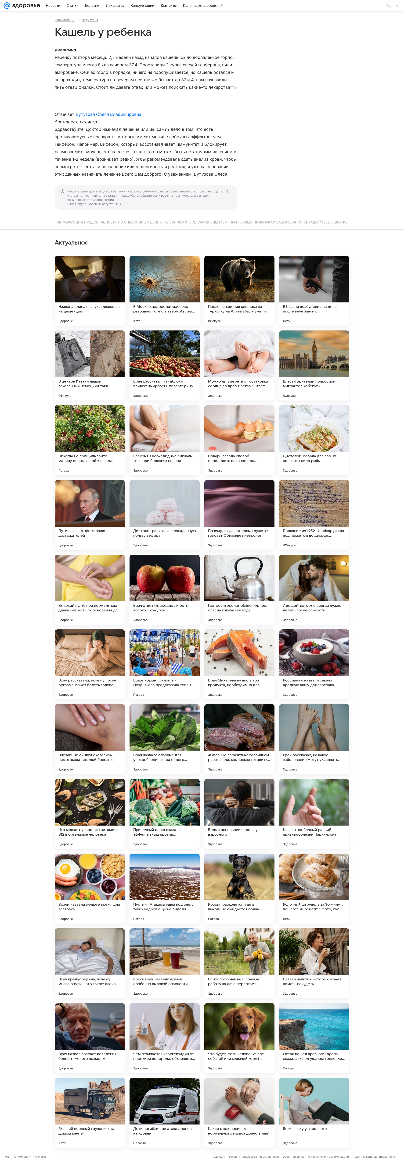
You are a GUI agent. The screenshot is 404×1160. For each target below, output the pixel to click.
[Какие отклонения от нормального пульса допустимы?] (239, 1113)
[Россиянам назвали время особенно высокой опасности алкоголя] (165, 963)
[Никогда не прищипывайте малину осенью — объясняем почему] (90, 440)
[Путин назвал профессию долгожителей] (90, 515)
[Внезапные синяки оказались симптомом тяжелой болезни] (90, 739)
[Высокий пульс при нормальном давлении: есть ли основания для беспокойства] (90, 590)
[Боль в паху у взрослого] (314, 1113)
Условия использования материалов (254, 1156)
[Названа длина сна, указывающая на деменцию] (90, 291)
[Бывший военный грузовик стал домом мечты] (90, 1113)
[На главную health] (25, 5)
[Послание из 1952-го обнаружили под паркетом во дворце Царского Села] (314, 515)
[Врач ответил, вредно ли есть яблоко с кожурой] (165, 590)
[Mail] (7, 5)
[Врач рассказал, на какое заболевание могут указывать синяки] (314, 739)
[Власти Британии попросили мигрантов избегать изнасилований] (314, 365)
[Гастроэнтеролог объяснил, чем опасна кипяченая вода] (239, 590)
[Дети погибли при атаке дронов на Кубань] (165, 1113)
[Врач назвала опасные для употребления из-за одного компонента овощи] (165, 739)
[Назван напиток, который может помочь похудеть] (314, 963)
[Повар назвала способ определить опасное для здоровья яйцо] (239, 440)
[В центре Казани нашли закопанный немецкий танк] (90, 365)
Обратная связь (293, 1156)
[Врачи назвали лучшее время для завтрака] (90, 889)
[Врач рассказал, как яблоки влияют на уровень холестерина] (165, 365)
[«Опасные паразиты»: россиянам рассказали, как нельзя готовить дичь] (239, 739)
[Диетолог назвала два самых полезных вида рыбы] (314, 440)
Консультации (65, 20)
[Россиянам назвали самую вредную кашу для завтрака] (314, 664)
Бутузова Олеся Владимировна (108, 114)
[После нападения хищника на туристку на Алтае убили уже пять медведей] (239, 291)
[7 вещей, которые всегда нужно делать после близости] (314, 590)
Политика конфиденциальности (374, 1156)
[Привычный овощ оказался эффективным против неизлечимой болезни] (165, 814)
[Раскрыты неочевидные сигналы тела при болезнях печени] (165, 440)
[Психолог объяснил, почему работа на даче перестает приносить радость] (239, 963)
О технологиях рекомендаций (328, 1156)
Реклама (40, 1156)
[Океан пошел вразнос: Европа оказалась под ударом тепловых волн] (314, 1038)
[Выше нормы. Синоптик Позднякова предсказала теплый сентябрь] (165, 664)
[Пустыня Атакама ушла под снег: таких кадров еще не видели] (165, 889)
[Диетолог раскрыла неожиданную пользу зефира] (165, 515)
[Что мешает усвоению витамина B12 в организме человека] (90, 814)
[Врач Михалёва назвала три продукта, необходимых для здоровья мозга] (239, 664)
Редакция (218, 1156)
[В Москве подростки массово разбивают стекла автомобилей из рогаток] (165, 291)
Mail (7, 1156)
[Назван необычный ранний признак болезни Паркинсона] (314, 814)
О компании (22, 1156)
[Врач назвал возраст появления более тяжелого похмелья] (90, 1038)
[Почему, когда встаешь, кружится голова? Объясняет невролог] (239, 515)
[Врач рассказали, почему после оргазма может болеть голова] (90, 664)
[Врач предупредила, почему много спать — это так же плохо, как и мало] (90, 963)
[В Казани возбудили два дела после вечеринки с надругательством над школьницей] (314, 291)
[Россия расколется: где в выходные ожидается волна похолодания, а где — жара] (239, 889)
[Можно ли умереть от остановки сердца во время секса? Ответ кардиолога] (239, 365)
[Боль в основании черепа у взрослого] (239, 814)
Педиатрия (90, 20)
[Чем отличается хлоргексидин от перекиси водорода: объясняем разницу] (165, 1038)
